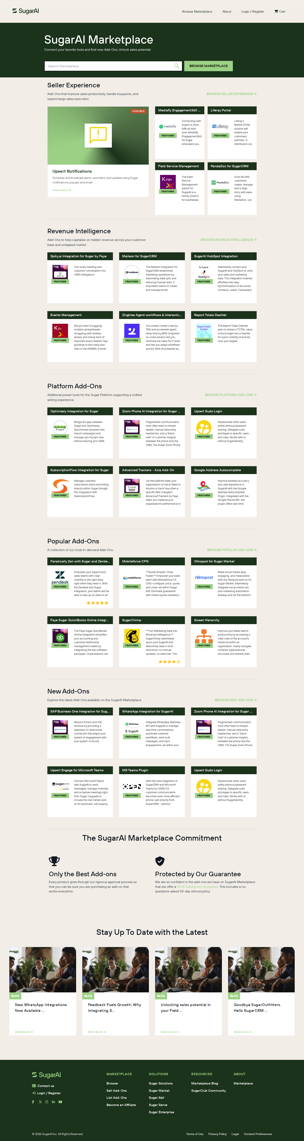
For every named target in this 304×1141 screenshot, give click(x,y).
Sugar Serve (158, 1105)
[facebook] (35, 1103)
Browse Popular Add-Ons (230, 550)
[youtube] (62, 1103)
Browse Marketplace (197, 11)
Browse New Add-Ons (234, 700)
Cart (282, 11)
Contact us (45, 1086)
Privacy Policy (217, 1134)
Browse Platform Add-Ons (229, 395)
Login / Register (253, 11)
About (227, 11)
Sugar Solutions (161, 1083)
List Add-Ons (117, 1097)
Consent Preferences (258, 1134)
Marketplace (243, 1083)
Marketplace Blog (204, 1083)
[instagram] (48, 1103)
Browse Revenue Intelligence (227, 240)
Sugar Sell (156, 1097)
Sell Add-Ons (117, 1090)
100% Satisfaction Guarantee (197, 887)
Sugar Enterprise (161, 1112)
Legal (235, 1134)
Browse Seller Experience (230, 94)
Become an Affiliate (121, 1105)
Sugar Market (159, 1090)
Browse (112, 1083)
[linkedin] (55, 1103)
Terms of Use (194, 1134)
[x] (42, 1103)
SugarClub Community (208, 1090)
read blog (22, 1032)
